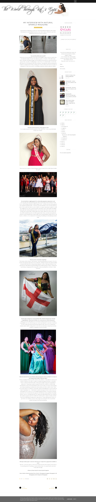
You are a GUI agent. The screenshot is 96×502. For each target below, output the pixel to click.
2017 (62, 141)
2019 (62, 123)
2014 (62, 146)
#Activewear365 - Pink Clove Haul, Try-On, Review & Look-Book (71, 89)
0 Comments (27, 478)
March (63, 133)
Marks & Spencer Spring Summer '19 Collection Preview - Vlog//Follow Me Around (70, 102)
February (64, 138)
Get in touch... (63, 68)
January (63, 139)
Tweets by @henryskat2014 (65, 152)
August (63, 128)
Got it (74, 499)
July (63, 129)
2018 (62, 124)
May (63, 131)
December (64, 126)
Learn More (69, 499)
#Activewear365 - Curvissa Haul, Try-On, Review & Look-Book (71, 82)
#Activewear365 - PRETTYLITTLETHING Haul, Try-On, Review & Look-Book (71, 95)
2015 (62, 144)
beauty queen (38, 27)
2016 (62, 143)
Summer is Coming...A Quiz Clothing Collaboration (70, 76)
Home (61, 64)
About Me (62, 66)
